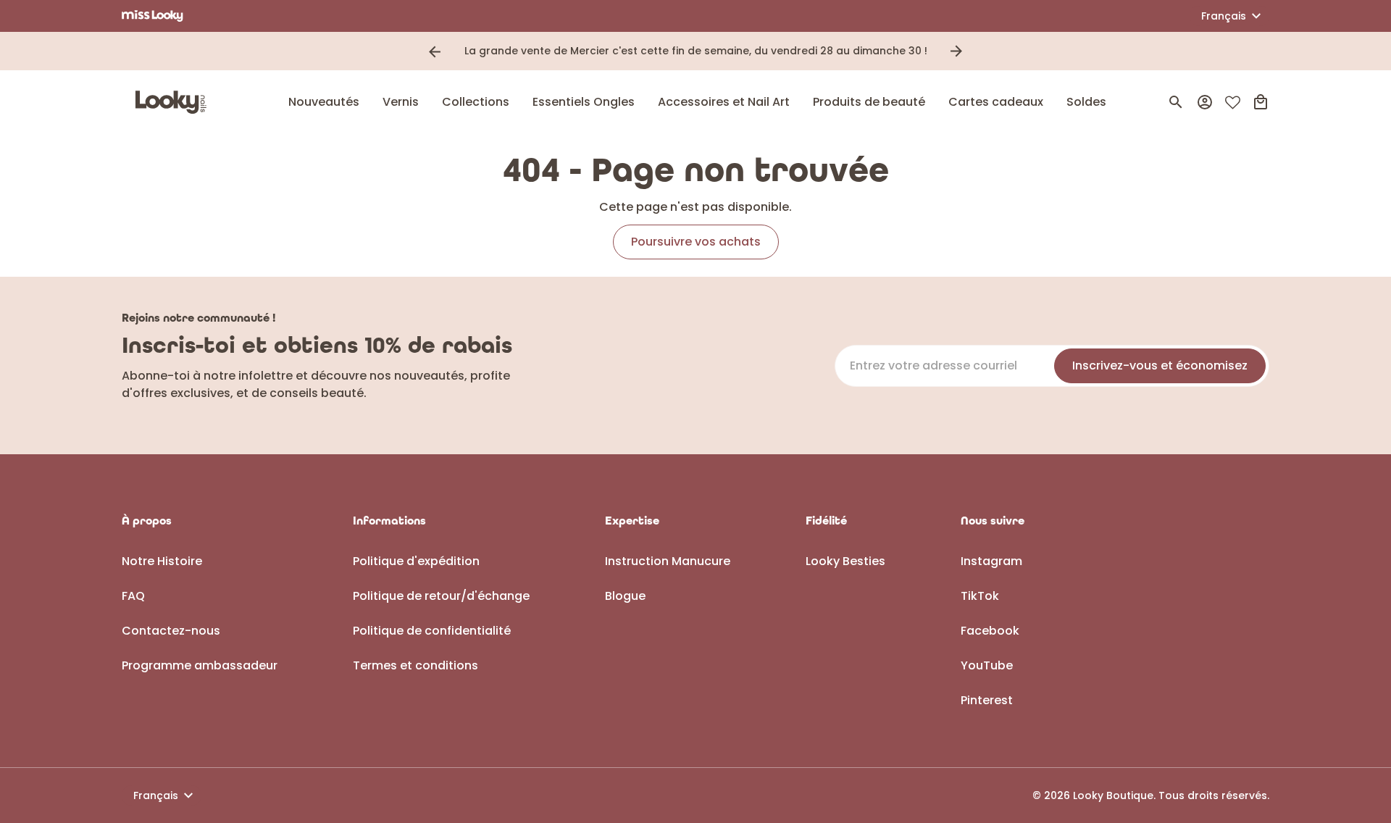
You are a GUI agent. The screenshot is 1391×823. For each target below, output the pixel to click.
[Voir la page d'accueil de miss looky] (152, 16)
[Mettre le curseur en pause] (976, 51)
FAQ (133, 596)
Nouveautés (323, 101)
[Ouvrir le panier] (1260, 102)
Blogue (625, 596)
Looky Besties (845, 561)
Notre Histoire (162, 561)
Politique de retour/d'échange (441, 596)
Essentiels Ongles (583, 101)
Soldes (1086, 101)
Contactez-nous (171, 630)
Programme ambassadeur (199, 665)
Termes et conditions (415, 665)
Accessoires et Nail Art (724, 101)
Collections (475, 101)
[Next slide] (956, 51)
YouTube (987, 665)
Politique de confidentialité (432, 630)
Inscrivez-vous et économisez (1160, 365)
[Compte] (1205, 102)
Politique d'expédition (416, 561)
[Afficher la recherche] (1176, 102)
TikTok (980, 596)
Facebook (990, 630)
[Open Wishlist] (1232, 102)
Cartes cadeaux (995, 101)
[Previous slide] (434, 51)
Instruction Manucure (667, 561)
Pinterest (987, 700)
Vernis (401, 101)
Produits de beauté (869, 101)
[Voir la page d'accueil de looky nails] (174, 102)
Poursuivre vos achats (696, 241)
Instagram (991, 561)
